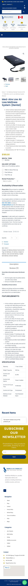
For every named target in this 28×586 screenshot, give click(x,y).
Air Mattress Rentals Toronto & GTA (16, 92)
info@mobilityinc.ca (22, 25)
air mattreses (8, 252)
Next (6, 86)
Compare (6, 244)
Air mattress (15, 252)
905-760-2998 (13, 25)
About (4, 4)
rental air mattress (13, 255)
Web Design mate (17, 584)
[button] (2, 34)
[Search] (23, 11)
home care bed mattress (13, 253)
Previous (7, 84)
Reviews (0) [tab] (14, 268)
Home (3, 92)
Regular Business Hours (9, 8)
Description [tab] (14, 264)
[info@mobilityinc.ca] (22, 23)
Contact (9, 4)
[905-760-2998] (13, 22)
